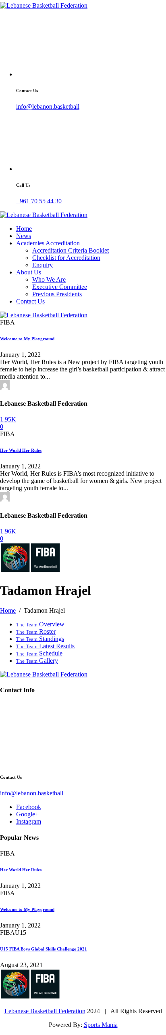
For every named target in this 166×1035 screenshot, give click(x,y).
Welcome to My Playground (27, 338)
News (23, 235)
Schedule (39, 653)
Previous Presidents (57, 294)
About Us (28, 272)
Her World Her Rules (21, 450)
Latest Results (45, 646)
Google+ (27, 814)
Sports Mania (101, 1024)
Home (24, 228)
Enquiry (42, 264)
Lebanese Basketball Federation (44, 1011)
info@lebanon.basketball (47, 106)
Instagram (28, 821)
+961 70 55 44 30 (39, 201)
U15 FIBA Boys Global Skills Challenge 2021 (43, 948)
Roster (36, 631)
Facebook (28, 806)
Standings (40, 638)
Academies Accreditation (48, 243)
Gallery (37, 660)
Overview (40, 624)
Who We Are (49, 279)
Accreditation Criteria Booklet (70, 250)
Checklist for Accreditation (66, 257)
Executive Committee (59, 286)
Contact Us (30, 301)
